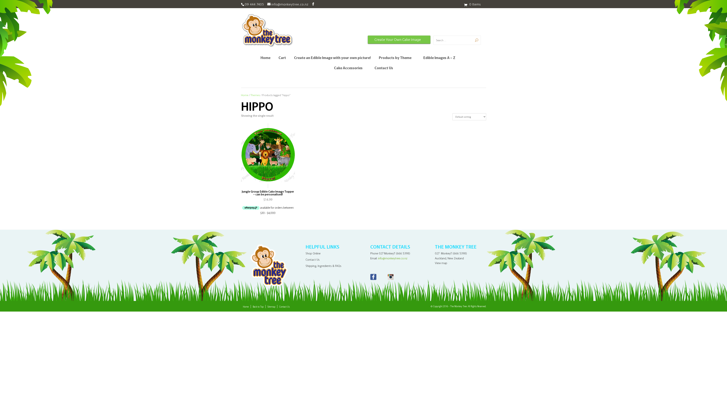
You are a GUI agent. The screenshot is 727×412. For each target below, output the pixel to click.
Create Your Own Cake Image (397, 39)
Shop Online (313, 253)
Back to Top (258, 306)
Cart (282, 58)
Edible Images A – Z (439, 58)
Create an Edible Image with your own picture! (332, 58)
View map (441, 263)
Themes (255, 95)
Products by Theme (395, 58)
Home (265, 58)
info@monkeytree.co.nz (392, 258)
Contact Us (383, 68)
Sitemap (271, 306)
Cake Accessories (348, 68)
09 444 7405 (254, 4)
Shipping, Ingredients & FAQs (323, 266)
